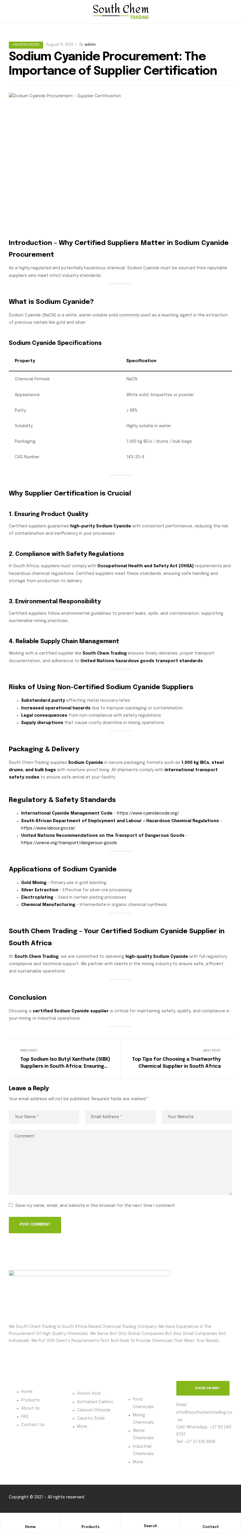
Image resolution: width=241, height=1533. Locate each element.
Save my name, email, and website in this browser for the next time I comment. (95, 1206)
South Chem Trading (36, 957)
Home (30, 1527)
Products (90, 1527)
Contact (210, 1527)
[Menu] (11, 12)
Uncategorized (26, 45)
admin (90, 45)
